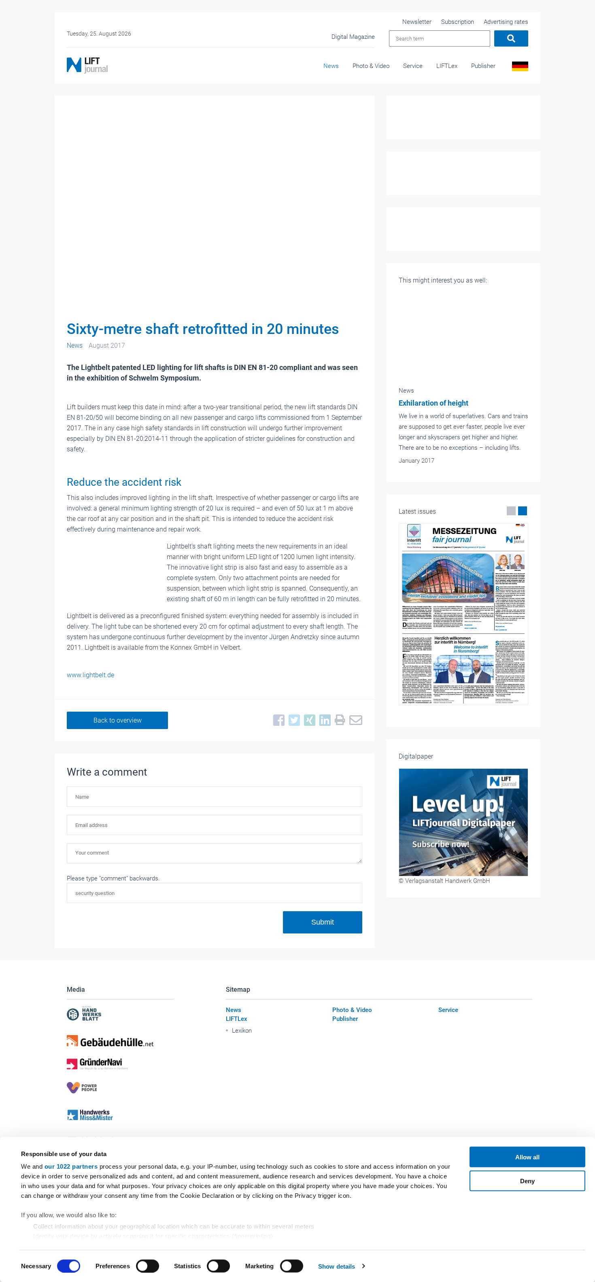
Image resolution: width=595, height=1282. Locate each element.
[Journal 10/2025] (463, 614)
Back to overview (118, 720)
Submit (322, 922)
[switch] (147, 1265)
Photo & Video (371, 66)
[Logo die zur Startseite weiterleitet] (87, 65)
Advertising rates (506, 22)
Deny (527, 1180)
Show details (336, 1266)
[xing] (307, 720)
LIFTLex (446, 66)
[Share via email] (353, 720)
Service (413, 66)
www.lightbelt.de (90, 675)
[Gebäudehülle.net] (120, 1040)
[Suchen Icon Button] (511, 38)
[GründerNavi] (120, 1064)
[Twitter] (292, 720)
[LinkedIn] (323, 720)
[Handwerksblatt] (120, 1014)
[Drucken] (338, 720)
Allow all (527, 1157)
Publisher (483, 66)
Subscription (457, 22)
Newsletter (416, 22)
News (331, 66)
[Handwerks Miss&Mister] (120, 1115)
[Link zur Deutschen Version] (518, 68)
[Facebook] (277, 720)
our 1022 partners (71, 1166)
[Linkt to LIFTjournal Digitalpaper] (463, 822)
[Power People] (120, 1087)
